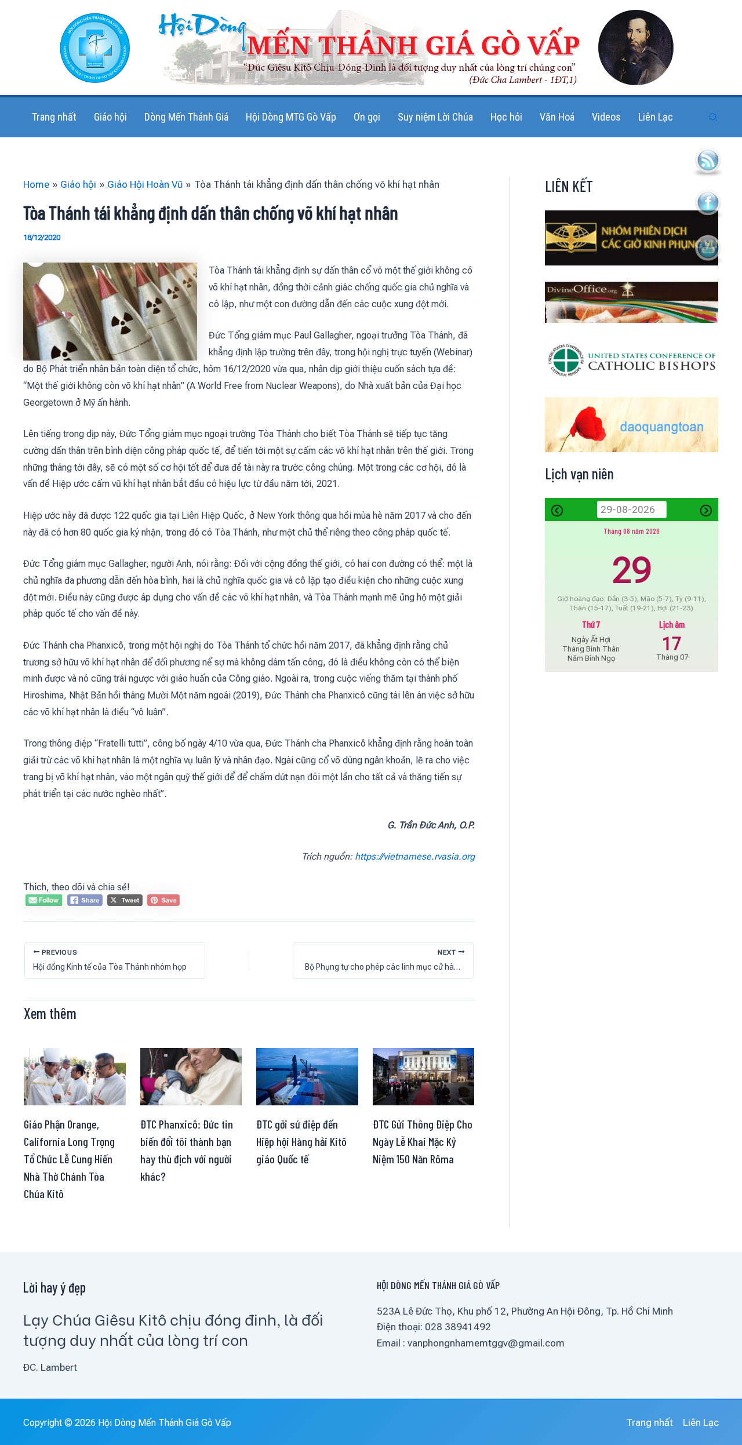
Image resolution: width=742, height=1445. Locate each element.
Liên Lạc (701, 1422)
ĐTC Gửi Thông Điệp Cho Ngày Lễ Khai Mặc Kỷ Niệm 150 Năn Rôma (422, 1141)
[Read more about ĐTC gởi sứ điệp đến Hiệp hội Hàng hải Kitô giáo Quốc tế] (307, 1076)
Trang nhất (649, 1422)
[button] (713, 117)
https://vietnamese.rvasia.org (415, 856)
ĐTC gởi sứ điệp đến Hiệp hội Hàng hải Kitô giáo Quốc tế (301, 1141)
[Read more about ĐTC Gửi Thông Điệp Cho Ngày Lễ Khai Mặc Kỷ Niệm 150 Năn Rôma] (424, 1076)
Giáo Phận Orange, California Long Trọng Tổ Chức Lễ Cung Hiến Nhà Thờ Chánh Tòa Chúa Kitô (69, 1158)
